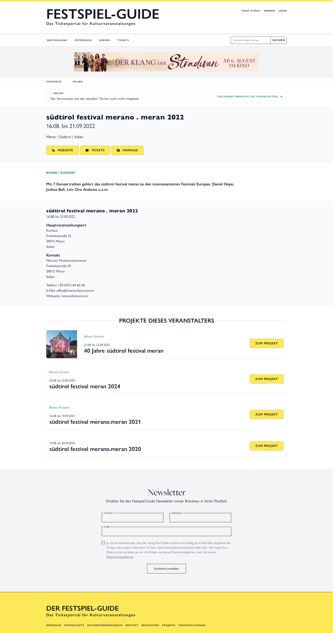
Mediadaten (150, 625)
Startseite (54, 81)
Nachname (177, 513)
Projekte (168, 625)
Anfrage (130, 150)
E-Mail (107, 526)
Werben (269, 10)
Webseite (65, 150)
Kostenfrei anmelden (166, 568)
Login (282, 10)
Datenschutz (74, 625)
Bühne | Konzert (60, 173)
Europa (104, 40)
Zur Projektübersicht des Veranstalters (247, 96)
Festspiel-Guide (102, 14)
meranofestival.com (74, 296)
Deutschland (57, 40)
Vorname (108, 513)
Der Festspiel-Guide (82, 608)
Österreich (83, 40)
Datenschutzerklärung (119, 557)
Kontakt (131, 625)
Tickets (123, 40)
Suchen (278, 40)
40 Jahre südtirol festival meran (123, 350)
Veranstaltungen (191, 625)
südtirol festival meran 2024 (84, 386)
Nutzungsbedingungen (104, 625)
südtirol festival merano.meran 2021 (95, 421)
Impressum (53, 625)
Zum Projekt (266, 343)
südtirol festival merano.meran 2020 (95, 448)
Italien (77, 81)
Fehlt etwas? (251, 10)
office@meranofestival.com (75, 290)
